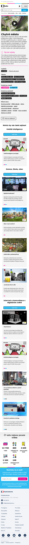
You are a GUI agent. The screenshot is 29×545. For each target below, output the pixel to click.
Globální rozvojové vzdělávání (10, 96)
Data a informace (19, 77)
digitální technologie (7, 106)
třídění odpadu (15, 104)
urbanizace (16, 108)
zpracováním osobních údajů (14, 486)
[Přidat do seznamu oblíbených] (24, 139)
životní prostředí (5, 104)
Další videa (14, 134)
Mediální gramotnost (7, 82)
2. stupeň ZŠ (13, 87)
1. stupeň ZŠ (5, 87)
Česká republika (11, 13)
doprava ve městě (6, 113)
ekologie (24, 13)
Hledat (24, 10)
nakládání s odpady (6, 110)
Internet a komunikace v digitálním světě (13, 79)
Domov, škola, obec (7, 77)
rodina (20, 13)
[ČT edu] (4, 7)
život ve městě (22, 110)
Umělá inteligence (20, 82)
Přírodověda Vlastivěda (8, 93)
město (22, 104)
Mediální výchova (6, 98)
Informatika (23, 96)
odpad (15, 106)
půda (16, 13)
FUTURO (4, 71)
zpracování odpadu (6, 108)
